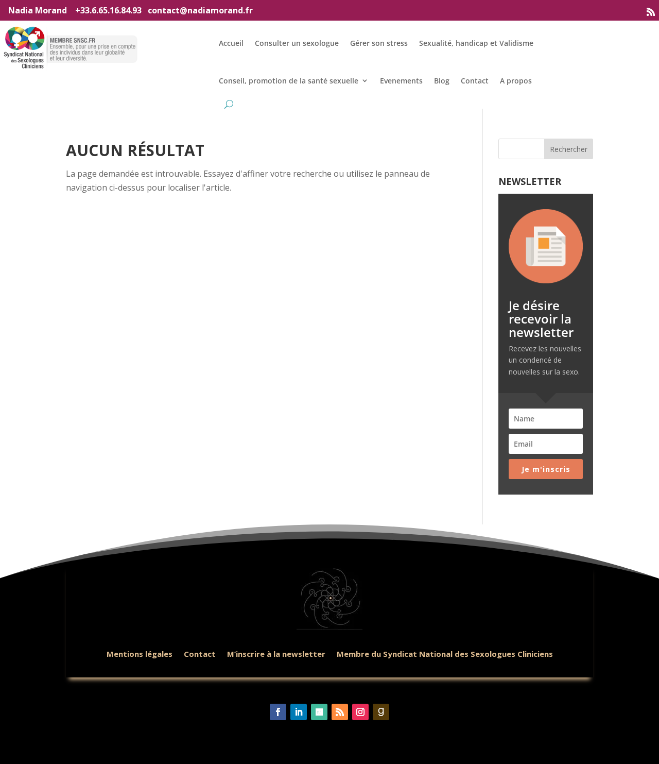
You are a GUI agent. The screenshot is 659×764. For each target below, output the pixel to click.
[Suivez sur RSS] (651, 12)
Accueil (231, 43)
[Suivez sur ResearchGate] (319, 712)
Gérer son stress (379, 43)
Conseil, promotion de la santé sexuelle (288, 81)
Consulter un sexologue (297, 43)
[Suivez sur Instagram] (360, 712)
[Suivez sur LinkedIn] (298, 712)
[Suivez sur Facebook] (278, 712)
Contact (475, 81)
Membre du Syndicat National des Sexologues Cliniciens (445, 654)
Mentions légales (139, 654)
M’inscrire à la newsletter (276, 654)
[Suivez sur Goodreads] (381, 712)
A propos (516, 81)
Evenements (401, 81)
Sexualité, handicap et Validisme (476, 43)
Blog (441, 81)
